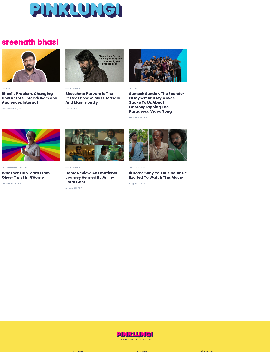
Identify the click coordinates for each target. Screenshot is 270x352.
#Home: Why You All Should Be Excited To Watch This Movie (158, 175)
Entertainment (73, 88)
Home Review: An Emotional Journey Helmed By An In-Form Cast (91, 177)
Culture (6, 88)
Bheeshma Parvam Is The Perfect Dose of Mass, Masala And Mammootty (92, 98)
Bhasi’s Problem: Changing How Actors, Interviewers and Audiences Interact (29, 98)
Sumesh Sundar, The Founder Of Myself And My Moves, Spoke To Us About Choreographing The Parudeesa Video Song (156, 102)
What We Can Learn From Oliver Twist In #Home (26, 175)
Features (134, 88)
